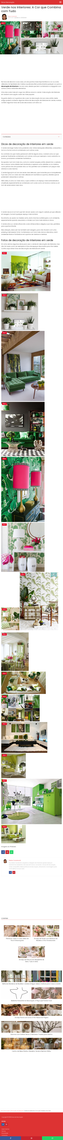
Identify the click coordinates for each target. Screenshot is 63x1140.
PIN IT (3, 23)
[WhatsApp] (11, 852)
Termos (4, 1131)
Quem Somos (5, 1129)
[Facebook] (3, 852)
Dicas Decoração (7, 2)
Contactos (4, 1135)
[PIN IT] (25, 291)
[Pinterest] (7, 852)
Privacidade (5, 1133)
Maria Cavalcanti (12, 16)
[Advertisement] (24, 67)
